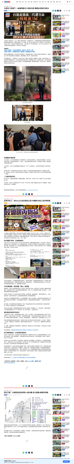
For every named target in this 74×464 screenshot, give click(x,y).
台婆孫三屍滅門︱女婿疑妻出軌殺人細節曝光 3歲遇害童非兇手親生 (19, 51)
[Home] (7, 1)
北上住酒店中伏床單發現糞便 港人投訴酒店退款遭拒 (23, 357)
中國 (7, 6)
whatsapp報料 (30, 361)
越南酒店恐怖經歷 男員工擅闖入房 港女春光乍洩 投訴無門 (24, 330)
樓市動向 (63, 59)
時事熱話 (63, 71)
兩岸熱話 (10, 6)
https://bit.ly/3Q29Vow (33, 190)
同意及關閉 (66, 461)
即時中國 (63, 65)
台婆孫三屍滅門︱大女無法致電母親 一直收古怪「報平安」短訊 (18, 50)
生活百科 (63, 216)
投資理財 (63, 18)
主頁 (5, 6)
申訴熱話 (11, 198)
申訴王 (8, 198)
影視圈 (63, 222)
